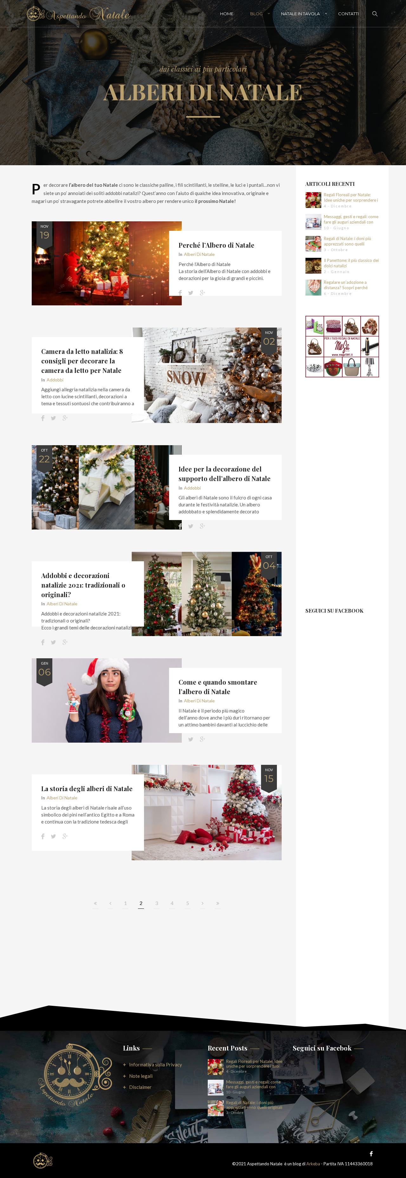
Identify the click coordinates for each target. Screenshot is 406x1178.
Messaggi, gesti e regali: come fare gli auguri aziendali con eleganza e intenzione (351, 219)
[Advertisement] (342, 497)
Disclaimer (140, 1087)
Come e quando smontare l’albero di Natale (218, 687)
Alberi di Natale (199, 254)
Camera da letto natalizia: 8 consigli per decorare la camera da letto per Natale (82, 360)
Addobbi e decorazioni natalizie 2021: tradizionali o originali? (83, 585)
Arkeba (313, 1163)
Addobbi (55, 379)
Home (226, 13)
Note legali (141, 1076)
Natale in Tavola (300, 13)
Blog (256, 13)
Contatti (348, 13)
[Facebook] (370, 1153)
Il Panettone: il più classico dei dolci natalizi (351, 263)
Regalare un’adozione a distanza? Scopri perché (346, 285)
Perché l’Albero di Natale (216, 245)
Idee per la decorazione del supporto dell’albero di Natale (225, 474)
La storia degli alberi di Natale (87, 788)
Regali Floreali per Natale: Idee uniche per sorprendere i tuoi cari (351, 197)
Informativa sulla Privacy (155, 1064)
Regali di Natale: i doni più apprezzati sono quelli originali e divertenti (347, 241)
